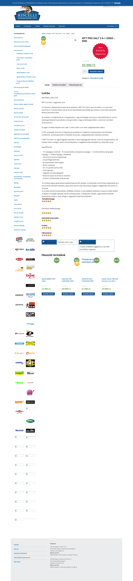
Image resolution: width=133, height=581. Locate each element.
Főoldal (17, 26)
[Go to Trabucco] (19, 511)
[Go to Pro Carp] (30, 438)
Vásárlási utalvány (20, 230)
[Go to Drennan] (30, 328)
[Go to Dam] (30, 309)
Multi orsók (20, 68)
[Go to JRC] (30, 367)
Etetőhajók (17, 147)
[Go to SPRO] (30, 493)
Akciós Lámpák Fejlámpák (22, 46)
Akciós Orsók (18, 50)
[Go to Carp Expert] (19, 273)
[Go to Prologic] (19, 447)
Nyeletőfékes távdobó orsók (26, 77)
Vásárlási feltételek (49, 26)
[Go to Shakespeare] (30, 474)
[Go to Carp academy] (30, 263)
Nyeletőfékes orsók (23, 72)
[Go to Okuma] (19, 437)
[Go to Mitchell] (30, 425)
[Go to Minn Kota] (30, 409)
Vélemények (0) (75, 85)
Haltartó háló (18, 172)
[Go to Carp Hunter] (30, 270)
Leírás (47, 85)
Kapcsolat (62, 26)
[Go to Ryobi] (19, 456)
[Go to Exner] (30, 347)
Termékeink (27, 26)
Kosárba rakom (96, 71)
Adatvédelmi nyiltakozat (22, 557)
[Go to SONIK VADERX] (19, 493)
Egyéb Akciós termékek (21, 134)
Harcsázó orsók (22, 64)
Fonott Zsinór (18, 155)
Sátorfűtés (17, 208)
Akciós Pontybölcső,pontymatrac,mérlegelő (24, 94)
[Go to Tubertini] (19, 520)
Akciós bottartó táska (21, 42)
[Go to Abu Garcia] (19, 243)
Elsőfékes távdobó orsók (25, 53)
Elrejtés (117, 3)
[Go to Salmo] (30, 456)
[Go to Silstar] (30, 483)
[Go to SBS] (30, 465)
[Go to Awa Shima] (30, 244)
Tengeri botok (18, 221)
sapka (16, 200)
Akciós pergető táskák (21, 87)
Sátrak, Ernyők (18, 213)
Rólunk (37, 26)
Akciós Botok (18, 38)
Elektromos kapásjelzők (22, 138)
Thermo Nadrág (19, 225)
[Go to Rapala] (30, 447)
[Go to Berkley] (19, 263)
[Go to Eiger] (19, 338)
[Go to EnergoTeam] (30, 338)
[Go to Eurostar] (19, 347)
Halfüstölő (17, 164)
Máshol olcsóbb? (59, 85)
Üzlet (49, 33)
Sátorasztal (18, 204)
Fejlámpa (17, 151)
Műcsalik (17, 196)
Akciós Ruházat (19, 100)
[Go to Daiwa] (19, 309)
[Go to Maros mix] (19, 406)
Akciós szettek (19, 108)
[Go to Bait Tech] (19, 253)
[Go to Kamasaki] (19, 377)
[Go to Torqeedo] (30, 502)
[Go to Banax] (30, 253)
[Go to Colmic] (30, 289)
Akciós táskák (18, 113)
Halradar (17, 168)
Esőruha (16, 142)
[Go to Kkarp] (30, 377)
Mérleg (16, 183)
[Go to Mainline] (30, 396)
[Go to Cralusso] (30, 299)
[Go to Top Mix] (19, 502)
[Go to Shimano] (19, 483)
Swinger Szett (18, 217)
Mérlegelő (17, 187)
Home (44, 33)
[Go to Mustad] (19, 434)
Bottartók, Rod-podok (21, 117)
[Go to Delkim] (30, 318)
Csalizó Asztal (18, 121)
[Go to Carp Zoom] (30, 280)
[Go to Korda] (19, 387)
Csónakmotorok (19, 125)
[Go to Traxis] (30, 511)
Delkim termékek (19, 130)
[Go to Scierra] (19, 474)
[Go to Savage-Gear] (19, 465)
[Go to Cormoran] (19, 299)
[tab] (47, 85)
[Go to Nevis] (30, 435)
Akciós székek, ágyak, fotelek (23, 104)
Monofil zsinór (18, 191)
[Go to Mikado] (19, 416)
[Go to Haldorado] (19, 367)
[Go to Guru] (30, 357)
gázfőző (16, 159)
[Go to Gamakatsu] (19, 357)
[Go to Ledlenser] (30, 387)
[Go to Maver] (30, 406)
